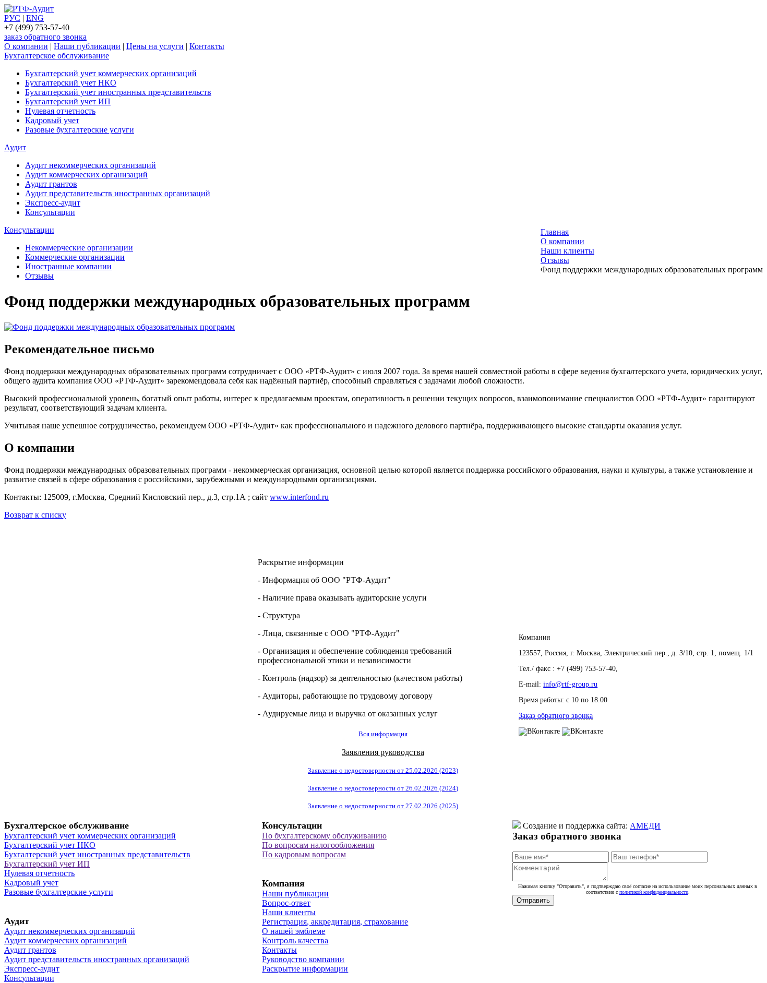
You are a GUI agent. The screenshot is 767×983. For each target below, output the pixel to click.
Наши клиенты (289, 912)
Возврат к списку (35, 514)
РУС (12, 18)
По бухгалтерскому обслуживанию (324, 835)
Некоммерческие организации (79, 247)
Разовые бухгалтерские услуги (79, 129)
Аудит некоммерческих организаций (90, 165)
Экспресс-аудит (52, 202)
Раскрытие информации (305, 968)
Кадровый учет (52, 120)
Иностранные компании (68, 266)
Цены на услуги (155, 46)
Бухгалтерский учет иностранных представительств (118, 92)
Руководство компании (303, 959)
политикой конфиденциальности (653, 892)
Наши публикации (87, 46)
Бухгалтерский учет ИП (68, 101)
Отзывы (39, 275)
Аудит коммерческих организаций (86, 174)
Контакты (206, 46)
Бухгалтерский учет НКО (70, 82)
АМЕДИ (645, 825)
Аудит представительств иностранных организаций (117, 193)
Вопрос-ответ (286, 902)
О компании (26, 46)
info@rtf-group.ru (570, 684)
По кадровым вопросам (304, 854)
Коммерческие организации (75, 257)
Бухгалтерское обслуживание (56, 55)
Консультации (50, 212)
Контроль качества (295, 940)
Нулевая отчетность (60, 110)
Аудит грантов (51, 183)
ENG (35, 18)
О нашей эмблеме (293, 931)
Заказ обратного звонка (556, 716)
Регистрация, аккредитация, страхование (335, 921)
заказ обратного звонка (45, 36)
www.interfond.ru (299, 497)
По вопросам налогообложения (318, 845)
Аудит (15, 147)
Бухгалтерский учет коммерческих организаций (111, 73)
